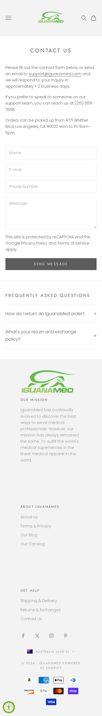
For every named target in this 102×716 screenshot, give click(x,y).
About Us (29, 517)
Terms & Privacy (35, 526)
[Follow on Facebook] (23, 635)
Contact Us (31, 619)
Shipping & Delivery (38, 600)
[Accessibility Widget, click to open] (9, 707)
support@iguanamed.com (55, 74)
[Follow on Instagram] (51, 635)
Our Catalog (32, 544)
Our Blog (28, 535)
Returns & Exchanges (40, 610)
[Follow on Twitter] (37, 635)
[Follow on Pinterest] (65, 635)
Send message (51, 264)
